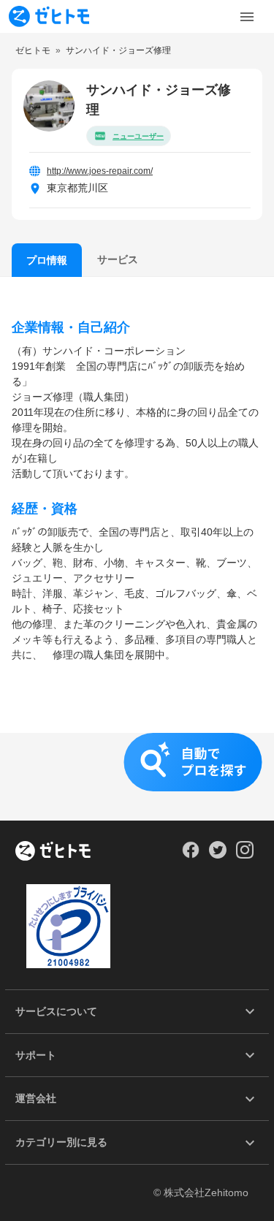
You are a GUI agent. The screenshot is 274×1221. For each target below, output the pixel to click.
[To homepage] (49, 16)
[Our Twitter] (217, 855)
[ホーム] (53, 852)
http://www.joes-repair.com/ (100, 171)
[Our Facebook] (190, 855)
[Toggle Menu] (247, 16)
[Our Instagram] (245, 855)
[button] (137, 777)
